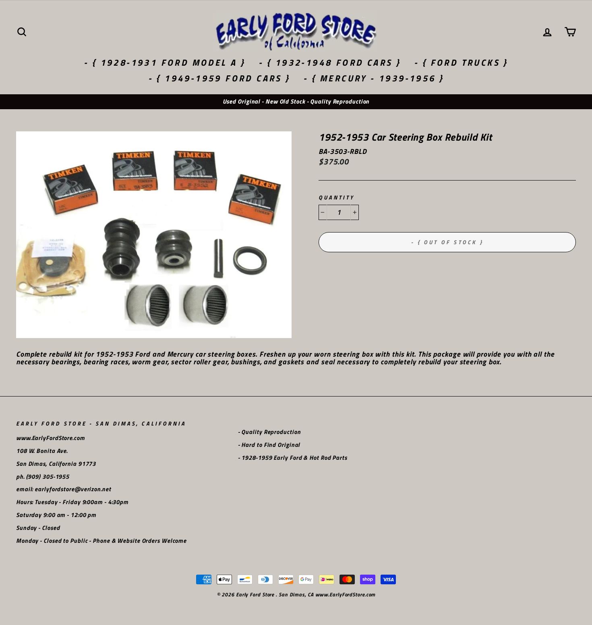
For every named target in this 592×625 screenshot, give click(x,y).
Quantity (336, 198)
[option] (296, 101)
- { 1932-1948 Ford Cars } (329, 62)
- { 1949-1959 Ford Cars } (219, 78)
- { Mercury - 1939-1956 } (373, 78)
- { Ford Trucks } (461, 62)
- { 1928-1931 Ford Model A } (164, 62)
